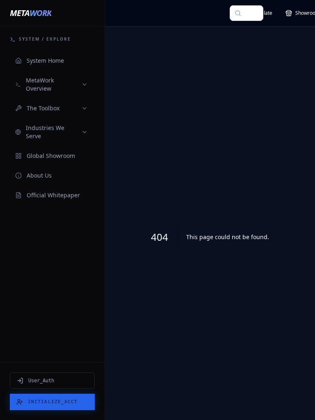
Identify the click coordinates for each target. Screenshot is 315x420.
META (30, 12)
